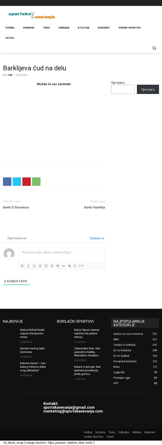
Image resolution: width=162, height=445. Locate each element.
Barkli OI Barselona (16, 207)
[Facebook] (133, 3)
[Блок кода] (64, 265)
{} (75, 265)
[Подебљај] (22, 265)
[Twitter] (150, 3)
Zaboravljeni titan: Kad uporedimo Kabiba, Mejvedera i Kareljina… (87, 352)
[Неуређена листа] (52, 265)
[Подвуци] (34, 265)
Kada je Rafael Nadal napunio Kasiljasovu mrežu (32, 333)
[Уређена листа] (46, 265)
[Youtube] (156, 3)
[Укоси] (28, 265)
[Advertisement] (54, 124)
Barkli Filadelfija (94, 207)
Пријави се (96, 238)
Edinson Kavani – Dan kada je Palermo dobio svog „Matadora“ (33, 367)
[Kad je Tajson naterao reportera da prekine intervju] (64, 333)
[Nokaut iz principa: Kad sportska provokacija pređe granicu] (64, 370)
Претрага (117, 82)
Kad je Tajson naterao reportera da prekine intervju (86, 333)
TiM (9, 74)
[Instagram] (139, 3)
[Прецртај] (40, 265)
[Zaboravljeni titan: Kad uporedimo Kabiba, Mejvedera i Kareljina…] (64, 352)
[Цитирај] (58, 265)
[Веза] (70, 265)
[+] (81, 265)
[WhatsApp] (36, 181)
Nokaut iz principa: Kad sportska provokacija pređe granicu (87, 370)
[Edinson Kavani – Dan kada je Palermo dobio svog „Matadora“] (10, 367)
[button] (154, 48)
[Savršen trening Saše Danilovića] (10, 352)
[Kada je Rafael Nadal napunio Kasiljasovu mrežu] (10, 333)
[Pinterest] (26, 181)
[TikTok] (145, 3)
